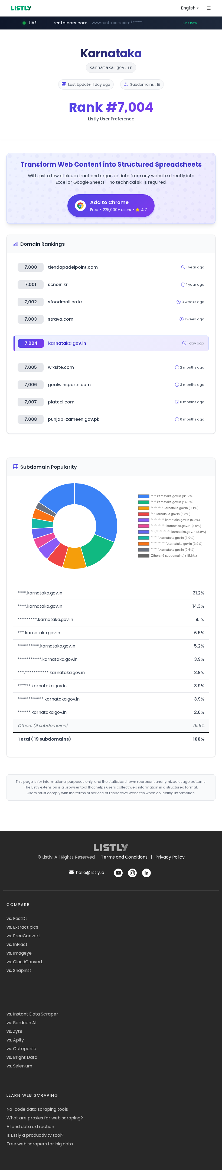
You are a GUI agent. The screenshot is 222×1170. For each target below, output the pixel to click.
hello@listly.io (89, 872)
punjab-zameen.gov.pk (73, 419)
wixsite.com (61, 367)
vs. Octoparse (21, 1049)
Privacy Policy (170, 857)
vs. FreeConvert (23, 936)
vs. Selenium (19, 1066)
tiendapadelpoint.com (73, 267)
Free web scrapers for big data (39, 1144)
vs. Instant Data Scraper (32, 1014)
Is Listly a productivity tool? (35, 1135)
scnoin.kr (58, 284)
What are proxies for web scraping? (44, 1118)
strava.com (60, 319)
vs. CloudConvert (24, 962)
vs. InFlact (17, 944)
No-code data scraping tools (37, 1109)
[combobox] (190, 8)
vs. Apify (15, 1040)
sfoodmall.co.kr (65, 302)
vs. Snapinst (18, 970)
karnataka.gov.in (67, 343)
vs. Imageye (19, 953)
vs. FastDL (16, 918)
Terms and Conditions (124, 857)
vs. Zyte (14, 1031)
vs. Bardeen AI (21, 1023)
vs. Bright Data (21, 1057)
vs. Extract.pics (22, 927)
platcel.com (61, 402)
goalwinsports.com (69, 385)
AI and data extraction (30, 1126)
